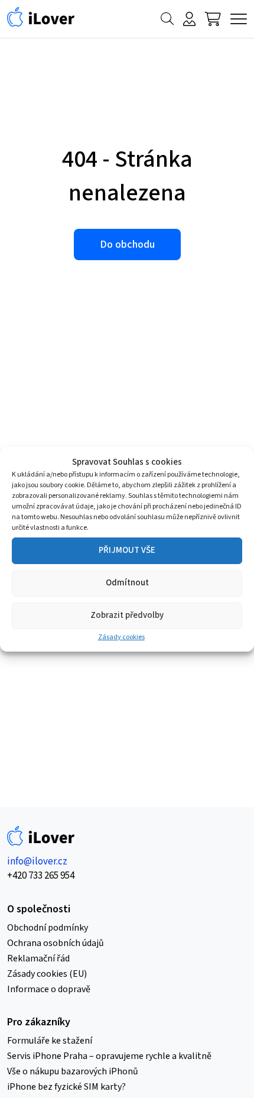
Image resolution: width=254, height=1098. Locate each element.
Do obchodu (127, 244)
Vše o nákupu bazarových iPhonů (72, 1071)
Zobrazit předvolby (127, 615)
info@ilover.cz (37, 861)
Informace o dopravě (48, 989)
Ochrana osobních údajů (55, 943)
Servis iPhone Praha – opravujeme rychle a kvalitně (109, 1056)
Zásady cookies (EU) (47, 973)
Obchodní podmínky (47, 927)
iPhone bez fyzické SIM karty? (66, 1086)
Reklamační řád (38, 958)
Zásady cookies (121, 637)
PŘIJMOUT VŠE (127, 550)
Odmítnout (127, 582)
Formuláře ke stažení (49, 1040)
